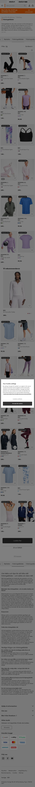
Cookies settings (17, 399)
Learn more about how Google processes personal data (17, 394)
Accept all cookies (17, 403)
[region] (17, 393)
